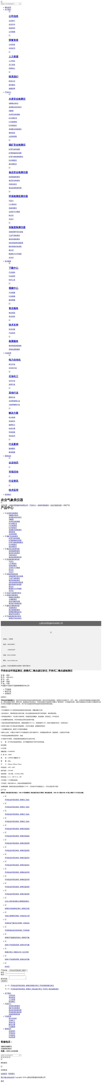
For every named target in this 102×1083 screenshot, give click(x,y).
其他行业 (12, 1022)
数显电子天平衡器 (15, 254)
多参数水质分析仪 (15, 107)
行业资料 (12, 276)
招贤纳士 (12, 68)
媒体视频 (12, 300)
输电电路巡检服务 (15, 346)
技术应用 (12, 1037)
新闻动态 (8, 456)
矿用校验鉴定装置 (15, 153)
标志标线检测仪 (14, 610)
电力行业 (12, 364)
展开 (2, 1081)
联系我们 (8, 494)
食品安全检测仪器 (15, 1010)
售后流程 (12, 316)
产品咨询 (12, 333)
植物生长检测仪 (14, 597)
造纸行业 (12, 384)
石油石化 (12, 421)
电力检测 (12, 417)
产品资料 (12, 272)
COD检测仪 (13, 122)
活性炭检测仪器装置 (16, 243)
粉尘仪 (11, 215)
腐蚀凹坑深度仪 (14, 614)
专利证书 (12, 48)
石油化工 (12, 1020)
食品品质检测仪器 (15, 188)
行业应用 (8, 353)
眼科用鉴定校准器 (15, 246)
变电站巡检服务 (14, 349)
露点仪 (11, 250)
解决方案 (12, 1024)
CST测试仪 (13, 204)
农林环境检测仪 (43, 505)
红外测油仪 (13, 125)
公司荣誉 (12, 44)
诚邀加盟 (12, 88)
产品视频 (12, 292)
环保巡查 (12, 432)
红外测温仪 (13, 160)
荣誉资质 (12, 997)
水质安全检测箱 (14, 114)
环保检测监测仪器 (15, 1012)
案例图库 (12, 448)
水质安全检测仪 (14, 1006)
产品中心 (8, 92)
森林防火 (12, 425)
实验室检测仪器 (14, 1014)
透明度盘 (12, 133)
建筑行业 (12, 397)
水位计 (11, 219)
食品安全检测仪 (14, 180)
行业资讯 (12, 1035)
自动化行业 (13, 368)
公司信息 (12, 995)
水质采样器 (13, 136)
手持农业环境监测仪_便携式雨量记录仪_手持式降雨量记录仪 (32, 985)
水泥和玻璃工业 (14, 401)
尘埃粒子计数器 (14, 212)
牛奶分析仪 (13, 184)
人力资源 (12, 999)
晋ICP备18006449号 (7, 1077)
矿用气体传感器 (14, 149)
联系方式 (12, 81)
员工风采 (12, 64)
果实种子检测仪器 (15, 603)
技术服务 (8, 261)
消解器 (11, 111)
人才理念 (12, 61)
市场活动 (12, 1033)
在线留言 (4, 1074)
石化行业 (12, 381)
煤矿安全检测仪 (14, 1008)
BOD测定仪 (13, 118)
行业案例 (12, 1027)
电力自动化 (13, 1018)
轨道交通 (12, 428)
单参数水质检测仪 (15, 129)
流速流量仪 (13, 208)
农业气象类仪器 (56, 505)
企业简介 (12, 21)
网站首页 (8, 7)
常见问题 (12, 329)
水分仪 (11, 257)
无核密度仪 (13, 608)
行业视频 (12, 296)
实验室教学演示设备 (16, 232)
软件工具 (12, 280)
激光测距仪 (13, 164)
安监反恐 (12, 436)
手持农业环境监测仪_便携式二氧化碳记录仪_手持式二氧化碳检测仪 (35, 989)
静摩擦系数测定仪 (15, 612)
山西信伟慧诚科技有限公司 (18, 505)
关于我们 (8, 9)
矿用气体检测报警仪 (16, 157)
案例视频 (12, 452)
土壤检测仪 (13, 599)
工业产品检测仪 (14, 235)
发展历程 (12, 28)
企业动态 (12, 1031)
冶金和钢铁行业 (14, 404)
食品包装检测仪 (14, 239)
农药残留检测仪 (14, 177)
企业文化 (12, 24)
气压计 (11, 201)
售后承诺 (12, 313)
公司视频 (12, 32)
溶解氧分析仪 (13, 103)
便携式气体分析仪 (15, 618)
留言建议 (12, 85)
